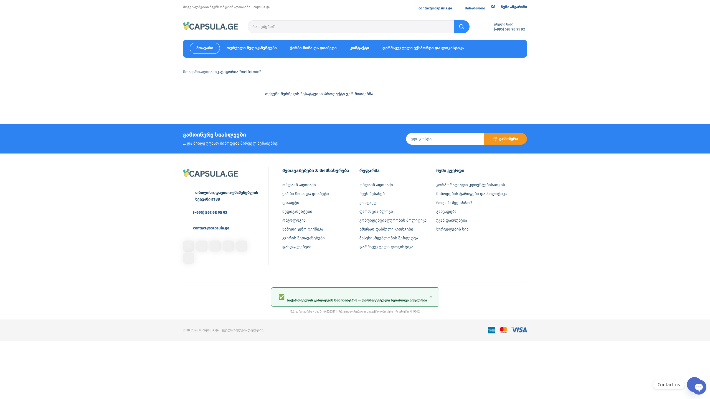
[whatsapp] (241, 246)
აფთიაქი (208, 72)
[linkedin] (215, 246)
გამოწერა (508, 138)
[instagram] (201, 246)
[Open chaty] (694, 384)
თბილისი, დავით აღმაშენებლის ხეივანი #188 (226, 196)
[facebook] (188, 246)
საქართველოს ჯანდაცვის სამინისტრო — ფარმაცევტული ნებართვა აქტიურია (355, 298)
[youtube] (188, 258)
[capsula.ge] (211, 26)
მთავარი (191, 72)
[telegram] (228, 246)
